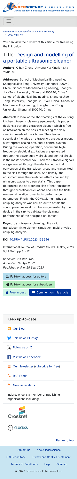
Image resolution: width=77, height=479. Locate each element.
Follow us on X (22, 347)
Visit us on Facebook (27, 357)
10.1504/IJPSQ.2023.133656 (29, 239)
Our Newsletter (23, 366)
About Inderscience (49, 449)
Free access (18, 292)
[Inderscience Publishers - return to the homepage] (38, 6)
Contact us (23, 449)
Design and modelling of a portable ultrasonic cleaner (38, 57)
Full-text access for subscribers (31, 284)
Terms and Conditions (24, 464)
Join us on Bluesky (25, 338)
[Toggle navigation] (8, 21)
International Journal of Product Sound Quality (28, 31)
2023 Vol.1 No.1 (16, 34)
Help (47, 464)
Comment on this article (52, 292)
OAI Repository (15, 457)
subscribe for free (47, 366)
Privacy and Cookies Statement (51, 457)
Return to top (65, 440)
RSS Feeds (20, 375)
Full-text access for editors (28, 276)
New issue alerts (24, 385)
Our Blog (19, 328)
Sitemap (61, 464)
